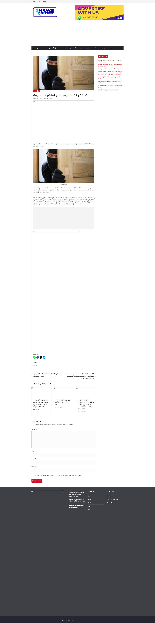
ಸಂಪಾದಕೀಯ (112, 48)
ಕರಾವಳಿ (60, 48)
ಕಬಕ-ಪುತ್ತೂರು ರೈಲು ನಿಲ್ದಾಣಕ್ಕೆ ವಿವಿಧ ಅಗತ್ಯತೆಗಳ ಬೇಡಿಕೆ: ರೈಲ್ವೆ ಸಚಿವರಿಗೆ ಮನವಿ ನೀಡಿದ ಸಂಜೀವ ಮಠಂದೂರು (86, 404)
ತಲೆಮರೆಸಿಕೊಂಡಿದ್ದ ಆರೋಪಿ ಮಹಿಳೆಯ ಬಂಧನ (108, 90)
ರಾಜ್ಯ (88, 48)
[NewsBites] (33, 48)
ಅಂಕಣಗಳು (94, 48)
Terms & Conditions (112, 499)
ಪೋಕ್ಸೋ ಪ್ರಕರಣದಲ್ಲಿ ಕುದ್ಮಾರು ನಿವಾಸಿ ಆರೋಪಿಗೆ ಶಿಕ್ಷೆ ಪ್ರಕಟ (110, 71)
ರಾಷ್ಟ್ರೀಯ (43, 48)
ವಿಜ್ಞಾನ (70, 48)
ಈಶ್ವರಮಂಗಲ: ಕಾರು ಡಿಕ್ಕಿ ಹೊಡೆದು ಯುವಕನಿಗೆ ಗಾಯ (63, 402)
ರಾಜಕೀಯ (82, 48)
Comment (35, 429)
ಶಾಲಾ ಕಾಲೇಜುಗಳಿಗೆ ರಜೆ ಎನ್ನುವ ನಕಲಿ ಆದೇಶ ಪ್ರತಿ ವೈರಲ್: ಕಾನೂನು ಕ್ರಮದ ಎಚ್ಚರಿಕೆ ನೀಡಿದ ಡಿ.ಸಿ (40, 403)
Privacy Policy (111, 503)
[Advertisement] (77, 33)
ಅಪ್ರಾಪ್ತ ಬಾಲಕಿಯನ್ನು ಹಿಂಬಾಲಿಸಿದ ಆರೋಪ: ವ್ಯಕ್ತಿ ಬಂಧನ (110, 69)
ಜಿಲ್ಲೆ (48, 48)
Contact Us (110, 496)
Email (33, 459)
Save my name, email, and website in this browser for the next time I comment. (58, 475)
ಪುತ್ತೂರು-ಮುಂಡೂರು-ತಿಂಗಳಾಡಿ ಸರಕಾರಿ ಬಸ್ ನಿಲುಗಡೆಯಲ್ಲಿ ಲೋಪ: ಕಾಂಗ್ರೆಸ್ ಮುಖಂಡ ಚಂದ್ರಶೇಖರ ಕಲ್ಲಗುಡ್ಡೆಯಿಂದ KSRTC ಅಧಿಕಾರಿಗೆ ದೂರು (79, 376)
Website (33, 467)
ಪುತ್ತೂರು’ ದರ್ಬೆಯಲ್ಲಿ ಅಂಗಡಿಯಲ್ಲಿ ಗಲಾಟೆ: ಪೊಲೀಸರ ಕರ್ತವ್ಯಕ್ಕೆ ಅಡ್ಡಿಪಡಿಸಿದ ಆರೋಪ (76, 494)
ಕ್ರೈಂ (37, 48)
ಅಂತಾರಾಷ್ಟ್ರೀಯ (102, 48)
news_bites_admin (48, 98)
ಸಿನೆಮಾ (76, 48)
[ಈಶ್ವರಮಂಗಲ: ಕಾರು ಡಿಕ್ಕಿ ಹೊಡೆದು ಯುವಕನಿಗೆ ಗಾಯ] (64, 388)
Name (33, 451)
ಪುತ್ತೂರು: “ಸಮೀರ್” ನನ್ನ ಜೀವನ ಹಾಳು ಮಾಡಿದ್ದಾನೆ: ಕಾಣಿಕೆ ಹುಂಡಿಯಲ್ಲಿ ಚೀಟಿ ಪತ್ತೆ (47, 375)
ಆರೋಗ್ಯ (54, 48)
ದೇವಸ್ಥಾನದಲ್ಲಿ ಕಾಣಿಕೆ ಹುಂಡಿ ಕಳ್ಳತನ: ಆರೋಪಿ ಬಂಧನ (109, 74)
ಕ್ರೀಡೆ (65, 48)
